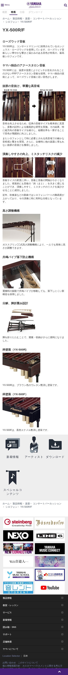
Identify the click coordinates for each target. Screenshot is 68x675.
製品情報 (7, 598)
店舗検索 (7, 641)
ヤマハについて (10, 649)
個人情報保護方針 (11, 665)
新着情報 (7, 620)
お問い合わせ (9, 662)
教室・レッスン (10, 605)
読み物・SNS (9, 627)
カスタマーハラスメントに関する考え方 (42, 665)
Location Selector (11, 656)
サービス (7, 612)
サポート (7, 634)
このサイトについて (28, 662)
